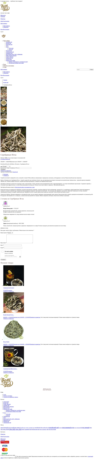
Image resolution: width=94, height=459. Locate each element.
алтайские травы (15, 427)
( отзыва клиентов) (5, 159)
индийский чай (38, 427)
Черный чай (9, 50)
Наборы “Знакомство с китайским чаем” (18, 61)
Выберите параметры (35, 317)
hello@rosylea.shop (5, 21)
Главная (5, 80)
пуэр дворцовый (77, 427)
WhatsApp (3, 18)
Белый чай (8, 43)
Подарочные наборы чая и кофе (16, 63)
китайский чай (54, 427)
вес (1, 166)
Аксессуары (9, 59)
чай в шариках (43, 429)
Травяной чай (9, 53)
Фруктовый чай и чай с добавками (14, 54)
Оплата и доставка (8, 65)
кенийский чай (45, 427)
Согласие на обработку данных (10, 397)
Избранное (5, 27)
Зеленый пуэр (7, 427)
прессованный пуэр (68, 427)
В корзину (3, 169)
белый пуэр (22, 427)
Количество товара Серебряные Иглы (9, 167)
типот (23, 429)
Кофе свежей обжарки (11, 55)
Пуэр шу (11, 49)
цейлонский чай (35, 429)
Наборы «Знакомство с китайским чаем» (15, 410)
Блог (4, 64)
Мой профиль (4, 23)
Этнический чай (10, 51)
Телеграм (3, 16)
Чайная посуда (9, 58)
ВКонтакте (3, 15)
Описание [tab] (5, 174)
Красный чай (9, 44)
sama (2, 427)
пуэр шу (8, 415)
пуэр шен (8, 414)
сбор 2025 (12, 429)
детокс (27, 427)
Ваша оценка (4, 232)
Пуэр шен (11, 48)
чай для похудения (51, 429)
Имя (2, 245)
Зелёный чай (9, 42)
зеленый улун (31, 427)
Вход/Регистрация (5, 29)
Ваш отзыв (3, 242)
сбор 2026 (18, 429)
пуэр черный (85, 427)
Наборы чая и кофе (10, 60)
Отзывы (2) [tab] (6, 175)
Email (2, 247)
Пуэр (7, 47)
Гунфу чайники (9, 56)
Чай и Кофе (6, 40)
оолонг (60, 427)
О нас (4, 67)
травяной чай (28, 429)
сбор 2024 (6, 429)
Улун (7, 45)
